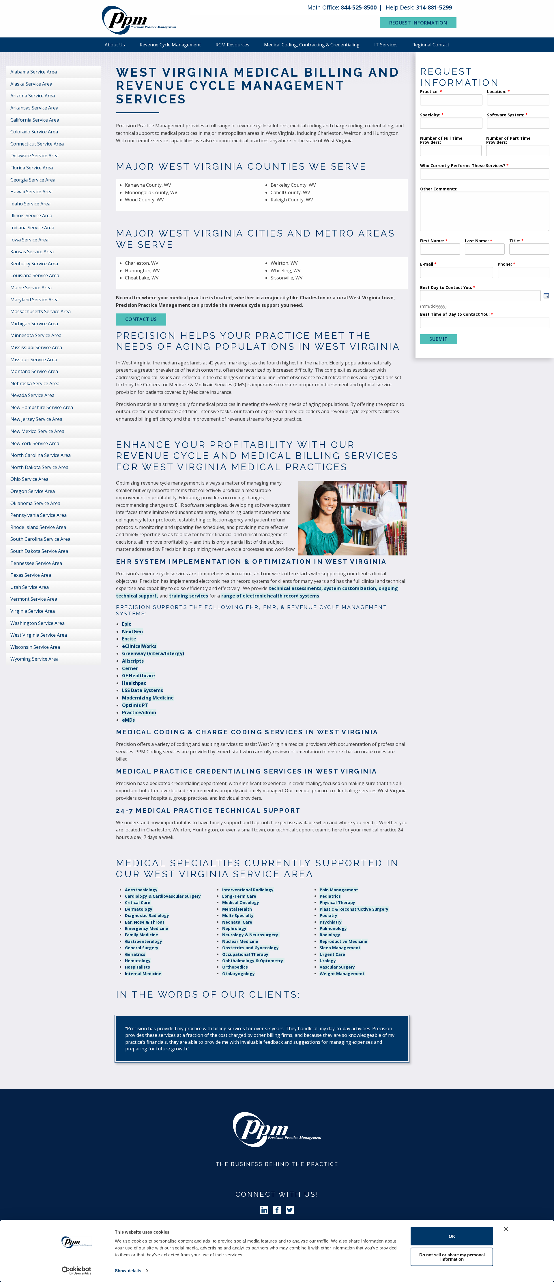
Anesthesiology (141, 890)
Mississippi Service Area (36, 347)
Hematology (138, 960)
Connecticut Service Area (37, 144)
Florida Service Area (31, 167)
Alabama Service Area (33, 72)
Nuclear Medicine (240, 941)
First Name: (432, 241)
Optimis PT (135, 705)
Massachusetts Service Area (40, 311)
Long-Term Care (239, 896)
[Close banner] (506, 1229)
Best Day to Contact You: (446, 287)
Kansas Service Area (32, 251)
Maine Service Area (31, 287)
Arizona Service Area (32, 95)
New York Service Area (34, 443)
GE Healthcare (138, 675)
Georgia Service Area (32, 180)
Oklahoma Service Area (35, 503)
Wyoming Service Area (34, 659)
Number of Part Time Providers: (508, 140)
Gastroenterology (143, 941)
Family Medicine (141, 934)
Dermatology (138, 909)
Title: (514, 241)
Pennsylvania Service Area (38, 515)
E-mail (426, 264)
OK (452, 1236)
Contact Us (141, 319)
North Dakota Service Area (39, 467)
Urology (328, 960)
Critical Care (137, 902)
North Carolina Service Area (40, 455)
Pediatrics (330, 896)
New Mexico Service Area (37, 431)
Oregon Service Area (32, 491)
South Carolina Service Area (40, 539)
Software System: (505, 115)
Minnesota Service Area (35, 335)
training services (188, 596)
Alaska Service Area (31, 84)
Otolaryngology (238, 973)
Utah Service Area (29, 587)
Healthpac (134, 683)
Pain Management (339, 890)
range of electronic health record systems (270, 596)
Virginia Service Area (32, 611)
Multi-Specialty (238, 915)
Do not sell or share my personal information (452, 1256)
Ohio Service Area (29, 479)
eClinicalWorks (139, 646)
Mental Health (237, 909)
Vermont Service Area (33, 599)
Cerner (130, 668)
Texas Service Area (30, 575)
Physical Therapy (337, 902)
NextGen (132, 631)
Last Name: (477, 241)
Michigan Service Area (34, 323)
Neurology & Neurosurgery (250, 934)
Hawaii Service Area (31, 191)
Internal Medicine (143, 973)
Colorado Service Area (34, 131)
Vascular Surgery (337, 967)
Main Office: (342, 7)
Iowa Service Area (29, 240)
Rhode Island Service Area (38, 527)
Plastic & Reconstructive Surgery (354, 909)
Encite (129, 639)
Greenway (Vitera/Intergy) (153, 653)
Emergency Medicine (146, 928)
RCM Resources (232, 44)
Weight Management (342, 973)
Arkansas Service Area (34, 108)
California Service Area (34, 120)
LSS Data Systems (142, 690)
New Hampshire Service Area (41, 407)
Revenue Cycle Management (170, 44)
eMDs (128, 720)
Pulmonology (333, 928)
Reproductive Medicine (343, 941)
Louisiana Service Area (34, 275)
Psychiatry (331, 922)
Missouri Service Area (33, 359)
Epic (126, 624)
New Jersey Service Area (36, 419)
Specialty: (430, 115)
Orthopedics (235, 967)
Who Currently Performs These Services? (462, 166)
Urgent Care (332, 954)
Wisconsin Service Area (35, 647)
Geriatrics (135, 954)
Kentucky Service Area (34, 263)
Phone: (505, 264)
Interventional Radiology (248, 890)
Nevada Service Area (32, 395)
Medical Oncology (240, 902)
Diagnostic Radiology (147, 915)
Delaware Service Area (34, 155)
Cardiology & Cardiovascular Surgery (163, 896)
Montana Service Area (34, 371)
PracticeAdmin (139, 712)
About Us (115, 44)
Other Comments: (438, 189)
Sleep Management (340, 947)
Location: (496, 92)
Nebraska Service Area (34, 383)
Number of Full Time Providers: (441, 140)
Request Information (418, 23)
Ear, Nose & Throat (144, 922)
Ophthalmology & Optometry (253, 960)
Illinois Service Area (31, 215)
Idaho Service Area (30, 204)
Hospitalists (137, 967)
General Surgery (141, 947)
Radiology (330, 934)
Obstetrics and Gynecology (250, 947)
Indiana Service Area (32, 227)
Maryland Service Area (34, 299)
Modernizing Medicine (148, 698)
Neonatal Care (237, 922)
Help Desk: (419, 7)
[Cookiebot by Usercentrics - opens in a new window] (76, 1270)
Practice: (429, 92)
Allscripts (133, 661)
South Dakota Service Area (39, 551)
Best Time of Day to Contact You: (455, 314)
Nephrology (234, 928)
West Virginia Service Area (38, 635)
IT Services (386, 44)
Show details (128, 1270)
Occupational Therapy (245, 954)
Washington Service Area (37, 623)
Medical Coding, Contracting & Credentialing (312, 44)
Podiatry (328, 915)
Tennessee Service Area (36, 563)
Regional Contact (430, 44)
